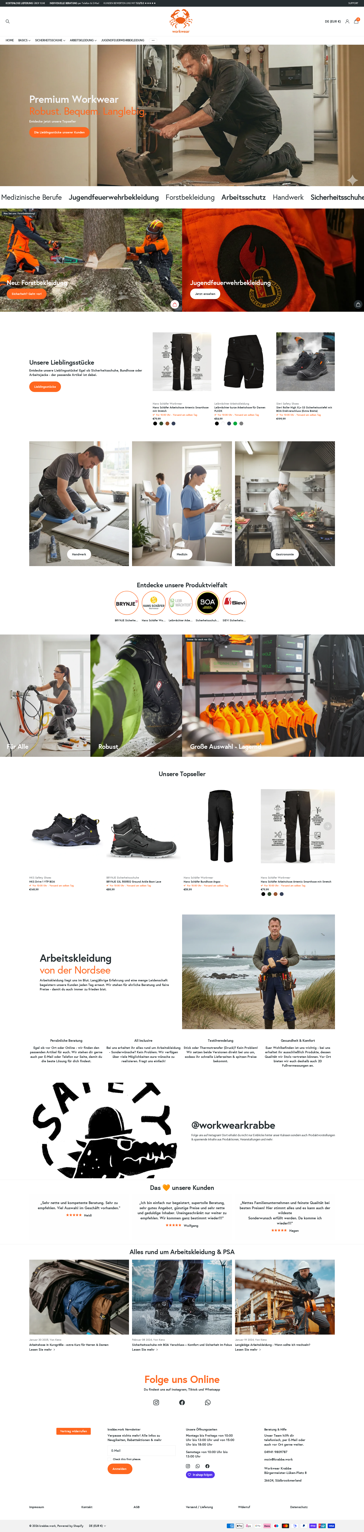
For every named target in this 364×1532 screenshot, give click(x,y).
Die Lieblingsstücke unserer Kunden (59, 132)
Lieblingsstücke (45, 387)
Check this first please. (127, 1459)
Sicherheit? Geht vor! (27, 294)
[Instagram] (156, 1402)
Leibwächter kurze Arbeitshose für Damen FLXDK (239, 409)
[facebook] (182, 1402)
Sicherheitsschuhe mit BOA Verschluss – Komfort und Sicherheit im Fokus (182, 1308)
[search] (8, 21)
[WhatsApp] (208, 1402)
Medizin (182, 554)
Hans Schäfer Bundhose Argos (202, 881)
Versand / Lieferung (199, 1507)
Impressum (36, 1507)
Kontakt (86, 1507)
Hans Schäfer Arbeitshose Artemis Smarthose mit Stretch (180, 409)
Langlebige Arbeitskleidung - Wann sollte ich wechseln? (285, 1308)
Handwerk (79, 554)
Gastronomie (285, 554)
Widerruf (244, 1507)
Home (10, 40)
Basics (23, 40)
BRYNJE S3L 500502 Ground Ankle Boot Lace (133, 881)
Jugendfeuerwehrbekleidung (122, 40)
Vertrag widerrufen (73, 1431)
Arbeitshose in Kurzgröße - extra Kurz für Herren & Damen (79, 1308)
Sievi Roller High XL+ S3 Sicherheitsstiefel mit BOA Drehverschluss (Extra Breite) (304, 409)
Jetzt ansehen (205, 294)
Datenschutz (298, 1507)
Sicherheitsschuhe (48, 40)
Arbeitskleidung (82, 40)
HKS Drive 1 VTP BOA (42, 881)
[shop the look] (174, 304)
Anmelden (120, 1469)
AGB (136, 1507)
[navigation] (327, 361)
